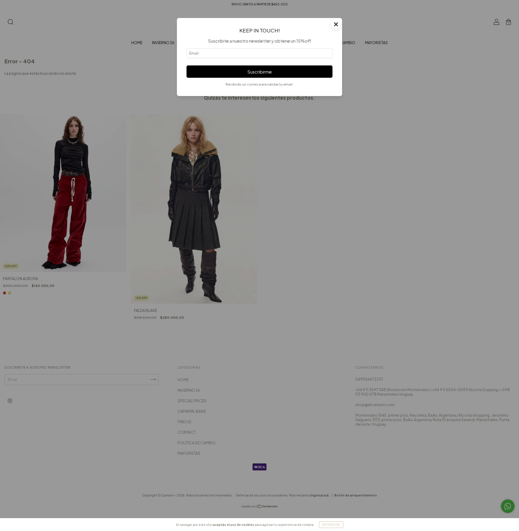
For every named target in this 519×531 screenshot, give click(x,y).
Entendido (331, 524)
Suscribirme (259, 71)
